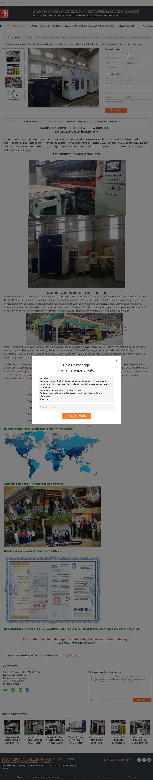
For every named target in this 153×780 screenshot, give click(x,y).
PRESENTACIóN (76, 415)
